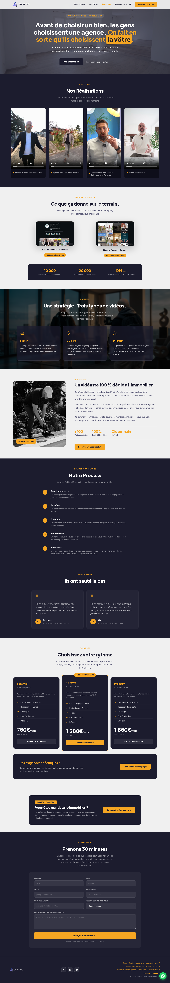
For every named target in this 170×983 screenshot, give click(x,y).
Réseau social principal (97, 901)
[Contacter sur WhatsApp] (163, 976)
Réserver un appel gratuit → (98, 62)
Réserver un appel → (152, 973)
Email (36, 890)
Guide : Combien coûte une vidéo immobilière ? (141, 963)
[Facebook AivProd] (70, 969)
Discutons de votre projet (135, 766)
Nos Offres (93, 4)
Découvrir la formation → (119, 810)
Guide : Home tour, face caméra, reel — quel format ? (138, 970)
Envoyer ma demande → (85, 935)
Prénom (37, 878)
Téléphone (91, 890)
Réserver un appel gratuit (89, 447)
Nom (88, 878)
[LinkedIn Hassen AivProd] (76, 969)
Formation (106, 4)
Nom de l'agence (42, 901)
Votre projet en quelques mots (49, 912)
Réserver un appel (123, 4)
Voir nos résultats (71, 62)
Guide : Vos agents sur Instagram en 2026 (143, 966)
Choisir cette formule (36, 741)
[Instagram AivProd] (63, 969)
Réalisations (79, 4)
